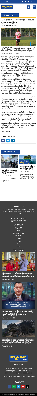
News (6, 15)
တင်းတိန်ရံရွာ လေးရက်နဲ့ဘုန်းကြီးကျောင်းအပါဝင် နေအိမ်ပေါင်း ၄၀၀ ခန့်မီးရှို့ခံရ (18, 341)
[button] (28, 7)
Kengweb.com (32, 394)
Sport (13, 15)
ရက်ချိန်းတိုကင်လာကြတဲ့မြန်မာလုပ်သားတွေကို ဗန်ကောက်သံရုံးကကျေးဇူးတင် (9, 174)
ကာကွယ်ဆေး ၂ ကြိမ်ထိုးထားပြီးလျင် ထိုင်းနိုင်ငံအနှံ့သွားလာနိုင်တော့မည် (27, 170)
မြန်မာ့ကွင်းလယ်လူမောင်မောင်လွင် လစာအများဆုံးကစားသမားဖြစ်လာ (17, 21)
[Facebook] (23, 2)
